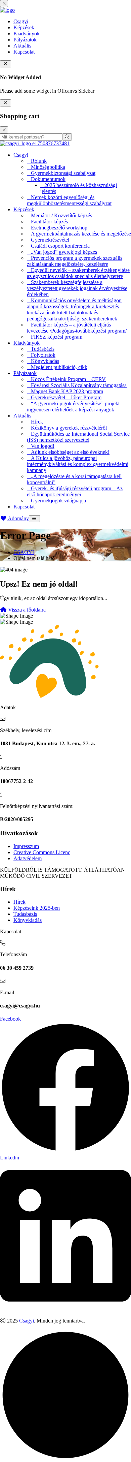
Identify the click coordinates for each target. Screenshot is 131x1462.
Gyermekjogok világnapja (58, 500)
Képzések (23, 27)
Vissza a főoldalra (26, 610)
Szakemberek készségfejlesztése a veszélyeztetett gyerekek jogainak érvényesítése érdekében (77, 288)
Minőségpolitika (48, 167)
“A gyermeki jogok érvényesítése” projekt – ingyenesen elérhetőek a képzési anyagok (75, 406)
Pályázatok (25, 39)
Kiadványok (26, 33)
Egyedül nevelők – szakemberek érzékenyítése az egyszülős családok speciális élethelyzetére (78, 273)
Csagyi (20, 21)
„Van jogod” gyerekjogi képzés (64, 252)
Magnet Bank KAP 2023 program (67, 391)
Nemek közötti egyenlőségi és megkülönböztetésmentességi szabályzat (69, 200)
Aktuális (22, 46)
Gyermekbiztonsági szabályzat (63, 173)
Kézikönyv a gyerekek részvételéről (69, 428)
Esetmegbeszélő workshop (59, 227)
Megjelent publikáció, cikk (59, 367)
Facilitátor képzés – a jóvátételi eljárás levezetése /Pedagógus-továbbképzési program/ (77, 328)
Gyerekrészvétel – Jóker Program (66, 397)
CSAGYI (23, 552)
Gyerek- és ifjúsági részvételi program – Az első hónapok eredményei (75, 491)
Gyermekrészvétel (50, 240)
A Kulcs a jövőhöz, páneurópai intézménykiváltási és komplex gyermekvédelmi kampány (77, 464)
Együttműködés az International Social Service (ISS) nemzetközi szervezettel (78, 437)
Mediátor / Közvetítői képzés (61, 215)
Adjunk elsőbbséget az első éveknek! (70, 452)
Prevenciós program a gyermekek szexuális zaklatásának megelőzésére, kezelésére (74, 261)
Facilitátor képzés (49, 221)
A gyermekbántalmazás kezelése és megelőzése (81, 234)
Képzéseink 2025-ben (36, 908)
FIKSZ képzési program (56, 337)
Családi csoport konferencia (60, 246)
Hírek (37, 422)
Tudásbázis (42, 349)
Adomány (18, 518)
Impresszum (26, 846)
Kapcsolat (24, 52)
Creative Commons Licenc (41, 852)
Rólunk (39, 161)
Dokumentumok (48, 179)
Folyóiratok (43, 355)
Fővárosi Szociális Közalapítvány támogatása (79, 385)
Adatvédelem (27, 858)
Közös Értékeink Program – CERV (68, 379)
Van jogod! (42, 446)
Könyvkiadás (45, 361)
